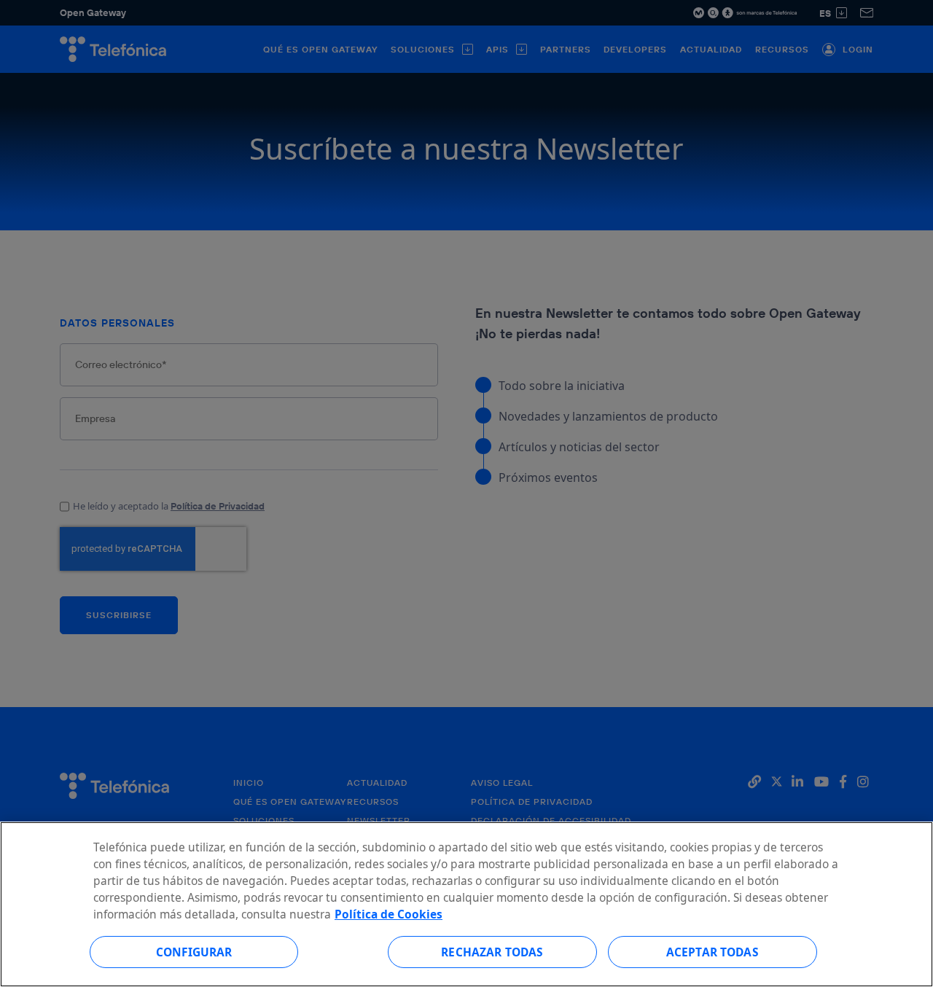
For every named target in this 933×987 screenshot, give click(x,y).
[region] (466, 904)
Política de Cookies (388, 914)
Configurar (194, 951)
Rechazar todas (492, 951)
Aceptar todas (712, 951)
